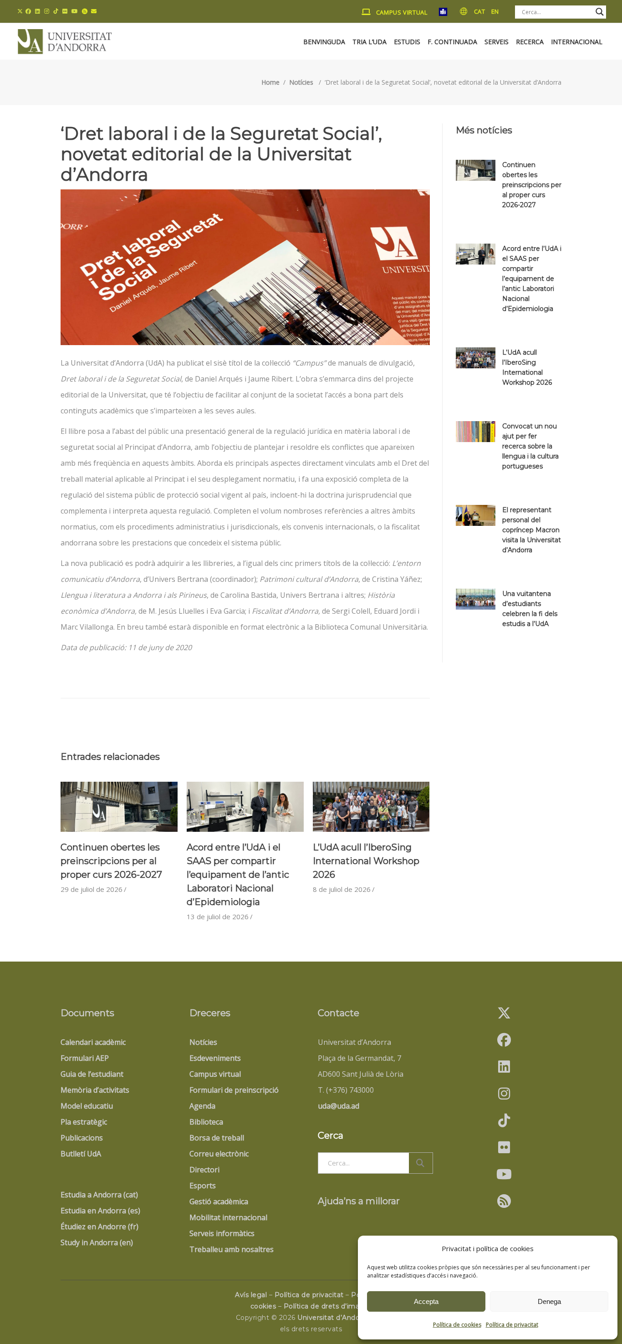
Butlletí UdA (81, 1154)
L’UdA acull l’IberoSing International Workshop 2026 (366, 861)
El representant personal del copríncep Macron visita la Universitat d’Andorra (531, 530)
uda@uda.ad (338, 1106)
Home (270, 82)
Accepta (426, 1301)
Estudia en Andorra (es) (100, 1211)
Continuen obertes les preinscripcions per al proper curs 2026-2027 (111, 861)
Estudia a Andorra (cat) (99, 1195)
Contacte (338, 1013)
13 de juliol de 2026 (218, 916)
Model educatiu (87, 1106)
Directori (204, 1170)
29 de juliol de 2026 (91, 889)
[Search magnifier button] (599, 11)
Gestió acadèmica (218, 1201)
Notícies (301, 82)
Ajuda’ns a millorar (359, 1201)
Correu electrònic (219, 1154)
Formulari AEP (85, 1058)
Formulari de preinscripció (234, 1090)
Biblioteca (206, 1122)
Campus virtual (215, 1074)
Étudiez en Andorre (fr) (99, 1227)
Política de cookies (457, 1325)
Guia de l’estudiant (92, 1074)
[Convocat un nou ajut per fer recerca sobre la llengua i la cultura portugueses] (475, 431)
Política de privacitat (512, 1325)
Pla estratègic (84, 1122)
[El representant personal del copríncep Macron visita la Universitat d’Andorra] (475, 515)
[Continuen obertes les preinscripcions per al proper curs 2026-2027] (119, 807)
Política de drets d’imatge (328, 1306)
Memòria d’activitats (95, 1090)
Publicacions (82, 1138)
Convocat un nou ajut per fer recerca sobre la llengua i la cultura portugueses (530, 446)
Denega (549, 1301)
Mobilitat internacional (228, 1217)
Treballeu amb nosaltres (231, 1249)
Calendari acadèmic (93, 1042)
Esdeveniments (215, 1058)
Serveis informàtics (222, 1233)
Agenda (202, 1106)
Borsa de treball (216, 1138)
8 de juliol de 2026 (342, 889)
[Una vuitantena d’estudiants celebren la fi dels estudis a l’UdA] (475, 599)
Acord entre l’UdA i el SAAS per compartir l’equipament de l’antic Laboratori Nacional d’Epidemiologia (238, 874)
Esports (202, 1186)
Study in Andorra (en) (97, 1242)
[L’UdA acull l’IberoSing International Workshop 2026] (371, 807)
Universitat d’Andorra (332, 1317)
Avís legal (251, 1295)
